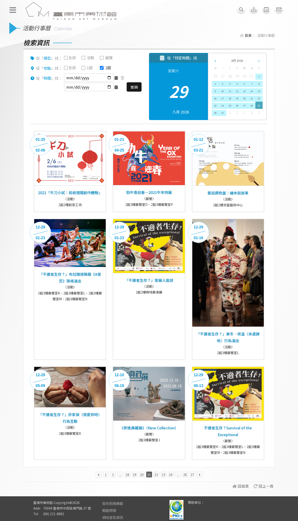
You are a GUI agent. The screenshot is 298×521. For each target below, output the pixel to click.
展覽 (109, 57)
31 (222, 112)
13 (244, 91)
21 (252, 98)
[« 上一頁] (99, 474)
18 (230, 98)
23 (215, 105)
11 (230, 91)
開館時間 (109, 510)
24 (222, 105)
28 (252, 105)
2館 (108, 67)
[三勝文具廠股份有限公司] (211, 506)
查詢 (134, 87)
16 (215, 98)
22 (259, 98)
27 (244, 105)
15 (259, 91)
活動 (90, 57)
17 (222, 98)
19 (237, 98)
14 (252, 91)
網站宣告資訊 (112, 517)
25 (230, 105)
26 (237, 105)
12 (237, 91)
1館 (90, 67)
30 (215, 112)
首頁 (248, 35)
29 (259, 105)
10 (222, 91)
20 (244, 98)
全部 (72, 57)
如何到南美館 (112, 503)
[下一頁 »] (200, 474)
